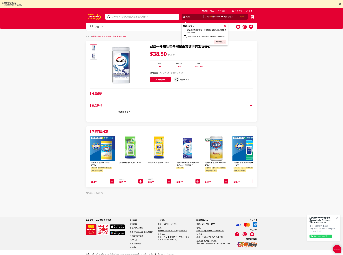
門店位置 (238, 11)
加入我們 (133, 247)
